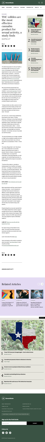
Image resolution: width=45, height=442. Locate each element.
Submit (35, 423)
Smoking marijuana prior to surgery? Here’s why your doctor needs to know (37, 305)
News (3, 7)
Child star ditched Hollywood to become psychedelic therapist (22, 304)
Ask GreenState (13, 242)
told (8, 169)
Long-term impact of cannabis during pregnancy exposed (7, 304)
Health (37, 7)
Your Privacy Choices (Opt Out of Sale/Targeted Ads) (15, 414)
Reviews (22, 7)
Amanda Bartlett (6, 39)
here (16, 236)
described (14, 91)
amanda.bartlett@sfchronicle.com (11, 245)
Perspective (29, 7)
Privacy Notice (25, 406)
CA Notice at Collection (7, 408)
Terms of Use (5, 406)
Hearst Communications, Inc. (10, 438)
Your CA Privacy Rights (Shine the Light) (32, 408)
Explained (9, 7)
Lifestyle (16, 7)
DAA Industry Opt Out (7, 411)
